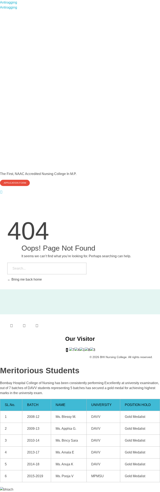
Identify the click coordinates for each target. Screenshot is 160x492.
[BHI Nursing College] (80, 90)
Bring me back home (26, 279)
